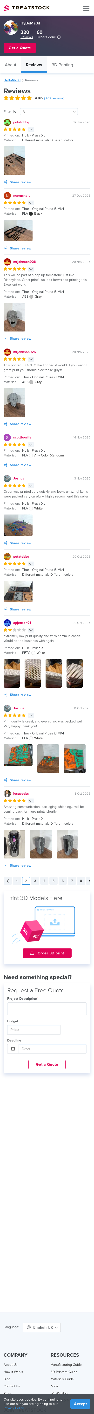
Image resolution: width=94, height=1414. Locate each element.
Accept (80, 1404)
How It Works (13, 1372)
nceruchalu (21, 196)
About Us (11, 1365)
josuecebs (21, 794)
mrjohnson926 (24, 262)
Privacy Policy (14, 1408)
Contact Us (12, 1386)
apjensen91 (22, 623)
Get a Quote (47, 1064)
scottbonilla (22, 437)
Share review (21, 182)
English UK (43, 1327)
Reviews (26, 37)
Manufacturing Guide (66, 1365)
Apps (54, 1386)
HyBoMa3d (12, 80)
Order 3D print (50, 953)
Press (8, 1393)
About (10, 64)
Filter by (10, 111)
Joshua (18, 478)
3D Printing (62, 64)
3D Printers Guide (64, 1372)
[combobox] (49, 111)
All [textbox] (24, 112)
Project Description (22, 999)
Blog (7, 1379)
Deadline (14, 1040)
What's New (59, 1393)
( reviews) (54, 98)
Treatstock (26, 8)
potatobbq (21, 122)
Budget (12, 1021)
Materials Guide (62, 1379)
